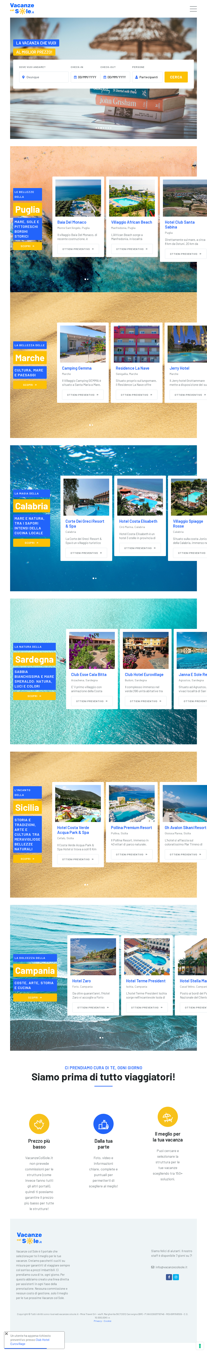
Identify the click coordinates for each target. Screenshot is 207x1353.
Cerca (176, 77)
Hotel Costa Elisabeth (84, 521)
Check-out (108, 67)
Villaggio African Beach (77, 222)
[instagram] (176, 1277)
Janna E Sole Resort (143, 674)
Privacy (98, 1320)
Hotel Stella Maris (141, 980)
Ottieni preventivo (76, 249)
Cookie (107, 1320)
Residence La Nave (79, 368)
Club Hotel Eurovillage (90, 674)
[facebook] (169, 1277)
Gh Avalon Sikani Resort (132, 827)
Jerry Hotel (126, 368)
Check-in (77, 67)
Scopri (26, 246)
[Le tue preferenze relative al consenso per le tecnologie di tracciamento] (200, 1346)
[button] (96, 128)
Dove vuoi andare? (32, 67)
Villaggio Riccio (178, 222)
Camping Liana (182, 368)
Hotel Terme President (92, 980)
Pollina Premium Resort (77, 827)
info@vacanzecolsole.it (171, 1267)
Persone (138, 67)
